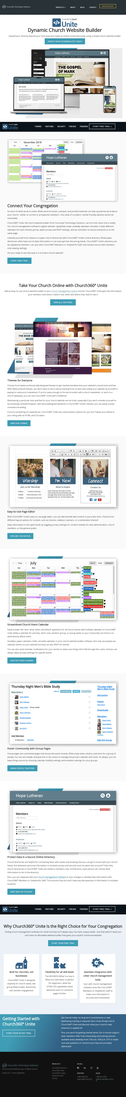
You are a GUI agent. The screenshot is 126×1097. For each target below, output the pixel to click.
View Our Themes (18, 423)
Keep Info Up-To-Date (21, 892)
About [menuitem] (72, 7)
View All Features (63, 302)
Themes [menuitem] (38, 126)
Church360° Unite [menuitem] (58, 1070)
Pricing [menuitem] (72, 126)
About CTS (6, 1073)
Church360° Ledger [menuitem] (59, 1073)
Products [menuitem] (60, 7)
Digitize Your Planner (21, 660)
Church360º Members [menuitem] (59, 1068)
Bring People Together (22, 768)
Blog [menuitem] (82, 7)
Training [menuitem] (84, 126)
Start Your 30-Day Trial (18, 1033)
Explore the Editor (20, 536)
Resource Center (107, 6)
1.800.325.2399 (101, 1077)
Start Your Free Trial (63, 943)
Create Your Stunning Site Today (65, 41)
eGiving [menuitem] (54, 1078)
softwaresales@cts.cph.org (105, 1079)
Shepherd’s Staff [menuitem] (57, 1076)
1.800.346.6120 (82, 1077)
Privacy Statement (18, 1073)
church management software (52, 877)
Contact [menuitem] (92, 7)
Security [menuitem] (61, 126)
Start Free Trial (19, 261)
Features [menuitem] (49, 126)
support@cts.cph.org (84, 1079)
